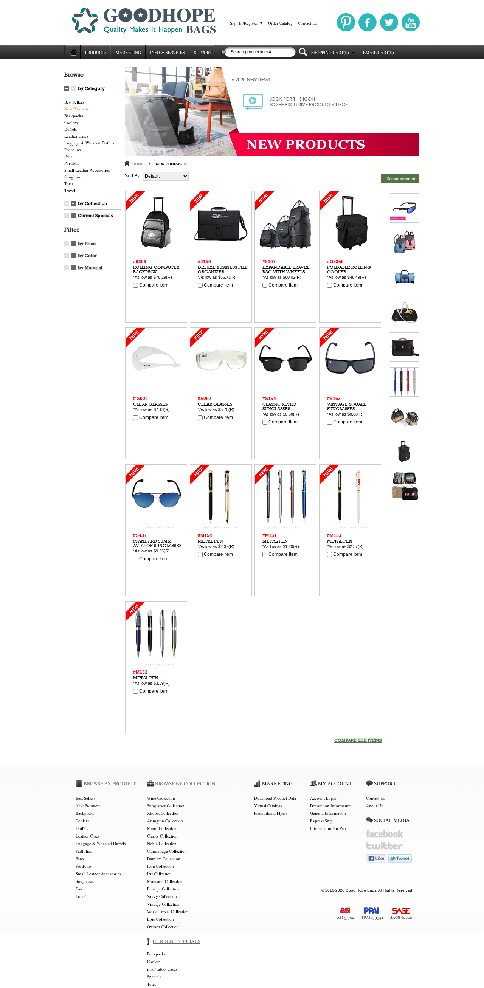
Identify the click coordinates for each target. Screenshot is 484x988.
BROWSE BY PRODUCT (110, 783)
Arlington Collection (165, 821)
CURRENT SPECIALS (176, 941)
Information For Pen (328, 828)
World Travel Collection (168, 911)
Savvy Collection (162, 896)
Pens (68, 156)
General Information (328, 813)
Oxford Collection (163, 926)
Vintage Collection (163, 904)
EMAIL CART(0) (378, 52)
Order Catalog (280, 23)
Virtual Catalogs (268, 805)
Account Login (323, 798)
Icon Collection (160, 866)
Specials (154, 976)
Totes (68, 183)
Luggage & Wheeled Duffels (89, 143)
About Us (374, 805)
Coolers (71, 122)
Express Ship (321, 821)
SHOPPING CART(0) (330, 52)
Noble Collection (162, 843)
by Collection (92, 203)
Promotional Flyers (270, 813)
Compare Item (153, 285)
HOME (138, 164)
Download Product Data (275, 798)
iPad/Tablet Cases (162, 969)
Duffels (70, 129)
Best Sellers (74, 102)
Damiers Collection (163, 858)
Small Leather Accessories (87, 170)
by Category (91, 88)
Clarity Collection (162, 836)
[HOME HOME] (72, 52)
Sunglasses (73, 177)
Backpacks (73, 115)
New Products (76, 109)
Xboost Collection (162, 813)
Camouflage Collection (167, 851)
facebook (384, 833)
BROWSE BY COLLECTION (185, 783)
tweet (400, 858)
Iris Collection (159, 873)
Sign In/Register (244, 23)
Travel (69, 190)
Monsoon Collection (165, 881)
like (376, 858)
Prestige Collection (163, 889)
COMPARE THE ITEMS (358, 740)
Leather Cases (76, 136)
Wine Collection (161, 798)
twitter (384, 846)
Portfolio (72, 163)
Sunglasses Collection (166, 805)
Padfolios (72, 149)
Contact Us (307, 23)
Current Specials (95, 215)
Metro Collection (162, 828)
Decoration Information (331, 805)
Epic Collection (160, 919)
